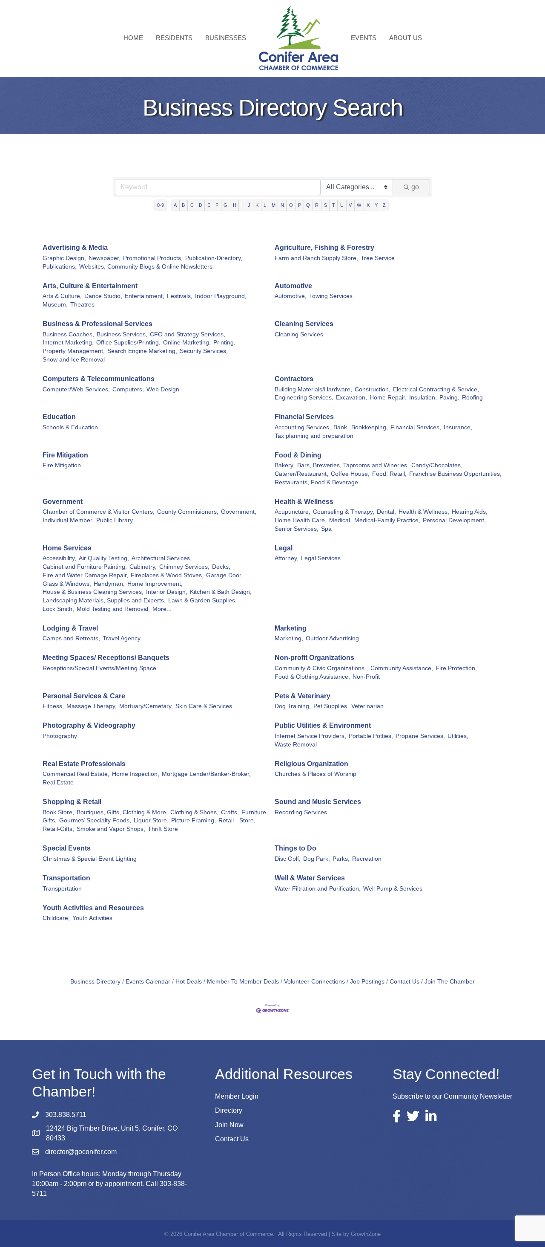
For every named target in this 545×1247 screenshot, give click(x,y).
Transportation (66, 878)
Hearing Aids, (470, 512)
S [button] (325, 205)
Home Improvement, (155, 584)
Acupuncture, (292, 512)
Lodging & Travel (70, 628)
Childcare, (56, 918)
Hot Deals (188, 981)
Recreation (367, 859)
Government (63, 501)
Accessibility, (59, 558)
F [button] (216, 205)
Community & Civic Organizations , (321, 668)
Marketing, (289, 638)
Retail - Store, (236, 820)
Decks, (221, 567)
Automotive (293, 285)
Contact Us (404, 981)
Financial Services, (415, 427)
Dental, (386, 512)
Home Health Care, (301, 520)
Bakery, (285, 465)
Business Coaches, (68, 334)
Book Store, (58, 812)
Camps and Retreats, (71, 638)
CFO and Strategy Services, (187, 334)
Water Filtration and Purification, (318, 888)
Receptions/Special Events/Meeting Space (99, 668)
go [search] (415, 187)
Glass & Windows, (67, 584)
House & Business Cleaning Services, (93, 592)
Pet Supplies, (331, 706)
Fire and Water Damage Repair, (85, 575)
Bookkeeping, (369, 427)
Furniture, (254, 812)
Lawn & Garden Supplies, (202, 600)
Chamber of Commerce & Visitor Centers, (99, 512)
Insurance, (458, 427)
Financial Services (304, 416)
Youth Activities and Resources (93, 907)
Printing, (224, 342)
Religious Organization (311, 763)
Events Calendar (148, 981)
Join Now (229, 1124)
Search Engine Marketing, (142, 351)
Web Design (162, 389)
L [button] (265, 205)
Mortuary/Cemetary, (146, 706)
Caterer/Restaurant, (301, 474)
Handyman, (109, 584)
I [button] (242, 205)
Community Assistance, (401, 668)
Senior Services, (296, 529)
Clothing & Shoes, (194, 812)
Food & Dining (298, 455)
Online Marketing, (187, 342)
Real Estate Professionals (84, 763)
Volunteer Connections (314, 981)
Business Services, (122, 334)
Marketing (291, 628)
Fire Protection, (456, 668)
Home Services (67, 548)
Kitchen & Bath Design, (221, 592)
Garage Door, (224, 575)
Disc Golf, (288, 859)
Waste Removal (296, 744)
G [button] (225, 205)
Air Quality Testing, (104, 558)
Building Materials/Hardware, (313, 389)
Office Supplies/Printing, (128, 342)
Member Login (236, 1096)
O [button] (291, 205)
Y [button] (376, 205)
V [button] (350, 205)
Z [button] (384, 205)
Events (363, 37)
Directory (228, 1110)
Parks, (341, 859)
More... (162, 609)
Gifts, (50, 820)
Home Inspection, (135, 774)
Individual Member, (68, 520)
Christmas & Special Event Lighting (90, 859)
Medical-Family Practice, (387, 520)
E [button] (208, 205)
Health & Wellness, (424, 512)
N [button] (282, 205)
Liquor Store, (151, 820)
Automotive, (291, 296)
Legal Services (321, 558)
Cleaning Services (304, 323)
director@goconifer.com (81, 1151)
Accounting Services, (303, 427)
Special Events (67, 848)
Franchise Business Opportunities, (455, 474)
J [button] (249, 205)
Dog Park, (316, 859)
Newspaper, (104, 258)
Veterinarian (367, 706)
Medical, (340, 520)
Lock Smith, (58, 609)
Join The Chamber (450, 981)
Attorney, (286, 558)
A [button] (175, 205)
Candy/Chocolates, (436, 465)
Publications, (60, 266)
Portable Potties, (371, 736)
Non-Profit (366, 677)
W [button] (359, 205)
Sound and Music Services (318, 801)
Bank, (341, 427)
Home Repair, (388, 397)
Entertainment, (144, 296)
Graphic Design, (64, 258)
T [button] (333, 205)
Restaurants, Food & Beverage (316, 482)
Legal (284, 548)
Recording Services (301, 812)
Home (133, 37)
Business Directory (95, 981)
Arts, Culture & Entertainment (90, 285)
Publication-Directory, (213, 258)
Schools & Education (70, 427)
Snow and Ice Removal (74, 359)
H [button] (234, 205)
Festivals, (179, 296)
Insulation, (423, 397)
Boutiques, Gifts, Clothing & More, (122, 812)
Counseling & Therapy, (343, 512)
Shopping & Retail (72, 801)
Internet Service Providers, (310, 736)
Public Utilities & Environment (323, 725)
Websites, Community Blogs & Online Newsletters (145, 266)
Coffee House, (350, 474)
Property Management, (74, 351)
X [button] (368, 205)
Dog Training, (293, 706)
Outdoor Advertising (332, 638)
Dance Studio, (103, 296)
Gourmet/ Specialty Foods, (95, 820)
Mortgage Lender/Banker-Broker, (206, 774)
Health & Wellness (304, 501)
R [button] (316, 205)
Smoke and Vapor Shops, (111, 829)
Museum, (55, 304)
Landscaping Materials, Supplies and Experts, (104, 600)
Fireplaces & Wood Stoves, (167, 575)
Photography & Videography (89, 725)
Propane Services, (420, 736)
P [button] (299, 205)
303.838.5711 (65, 1114)
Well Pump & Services (392, 888)
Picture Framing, (193, 820)
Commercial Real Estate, (76, 774)
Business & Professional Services (97, 323)
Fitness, (53, 706)
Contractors (294, 378)
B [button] (183, 205)
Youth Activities (92, 918)
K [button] (256, 205)
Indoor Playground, (221, 296)
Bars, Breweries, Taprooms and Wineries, (353, 465)
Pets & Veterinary (302, 696)
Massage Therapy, (91, 706)
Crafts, (230, 812)
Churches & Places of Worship (315, 774)
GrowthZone (366, 1234)
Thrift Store (163, 829)
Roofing (472, 397)
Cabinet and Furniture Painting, (85, 567)
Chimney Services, (184, 567)
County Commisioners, (187, 512)
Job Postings (367, 981)
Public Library (114, 520)
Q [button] (308, 205)
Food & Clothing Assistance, (312, 677)
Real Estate (58, 782)
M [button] (273, 205)
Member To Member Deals (243, 981)
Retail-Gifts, (58, 829)
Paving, (449, 397)
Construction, (372, 389)
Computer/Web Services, (76, 389)
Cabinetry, (143, 567)
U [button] (342, 205)
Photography (60, 736)
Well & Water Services (310, 878)
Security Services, (204, 351)
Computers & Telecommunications (99, 378)
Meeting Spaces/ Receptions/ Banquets (106, 657)
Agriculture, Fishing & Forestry (324, 247)
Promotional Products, (153, 258)
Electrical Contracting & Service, (436, 389)
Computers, (128, 389)
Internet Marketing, (68, 342)
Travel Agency (122, 638)
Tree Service (378, 258)
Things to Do (295, 848)
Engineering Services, (304, 397)
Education (59, 416)
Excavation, (351, 397)
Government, (238, 512)
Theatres (82, 304)
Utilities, (457, 736)
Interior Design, (166, 592)
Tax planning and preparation (314, 436)
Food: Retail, (389, 474)
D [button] (200, 205)
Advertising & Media (75, 247)
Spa (326, 529)
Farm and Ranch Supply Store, (316, 258)
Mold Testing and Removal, (113, 609)
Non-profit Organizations (314, 657)
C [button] (192, 205)
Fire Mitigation (65, 455)
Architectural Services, (162, 558)
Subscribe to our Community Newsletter (452, 1096)
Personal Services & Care (84, 696)
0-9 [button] (160, 205)
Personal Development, (454, 520)
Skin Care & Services (203, 706)
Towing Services (331, 296)
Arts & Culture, (62, 296)
